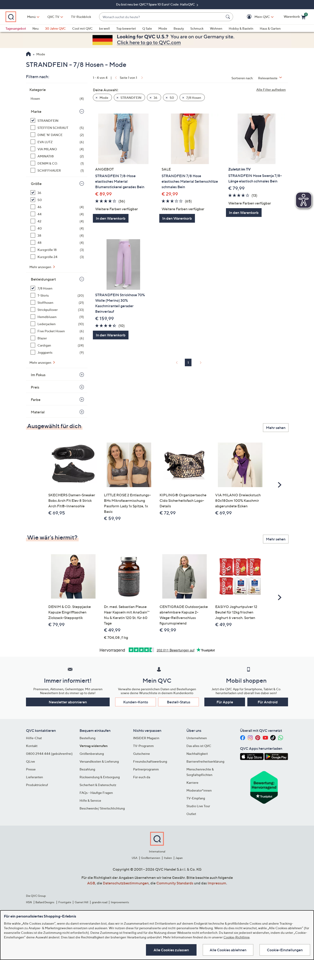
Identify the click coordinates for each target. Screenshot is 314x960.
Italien (168, 858)
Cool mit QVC (82, 28)
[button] (255, 17)
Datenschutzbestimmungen (126, 883)
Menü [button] (31, 17)
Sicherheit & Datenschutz (98, 785)
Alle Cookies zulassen (171, 950)
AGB (91, 883)
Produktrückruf (37, 785)
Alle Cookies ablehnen (228, 950)
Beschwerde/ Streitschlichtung (102, 808)
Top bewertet (126, 28)
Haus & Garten (270, 28)
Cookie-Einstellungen (285, 950)
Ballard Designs (45, 902)
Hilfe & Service (90, 800)
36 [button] (155, 97)
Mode (162, 28)
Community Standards (174, 883)
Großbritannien (150, 858)
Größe (36, 183)
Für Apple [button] (225, 702)
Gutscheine (141, 754)
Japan (179, 858)
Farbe (35, 399)
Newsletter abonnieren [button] (68, 702)
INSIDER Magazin (146, 738)
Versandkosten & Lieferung (99, 761)
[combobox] (161, 17)
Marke (36, 111)
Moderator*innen (199, 790)
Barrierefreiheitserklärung (205, 761)
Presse (31, 769)
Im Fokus (38, 374)
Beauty (179, 28)
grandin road (99, 902)
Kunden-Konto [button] (135, 702)
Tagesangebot (16, 28)
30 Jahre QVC (55, 28)
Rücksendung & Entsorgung (100, 777)
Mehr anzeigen (40, 267)
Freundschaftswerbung (150, 761)
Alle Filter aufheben (271, 89)
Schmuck (196, 28)
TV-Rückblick (81, 17)
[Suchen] (228, 17)
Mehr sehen (275, 427)
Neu (35, 28)
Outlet (191, 814)
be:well (104, 28)
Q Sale (147, 28)
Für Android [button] (268, 702)
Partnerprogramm (146, 769)
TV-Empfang (195, 798)
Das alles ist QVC (198, 746)
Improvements (120, 902)
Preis (35, 387)
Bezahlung (87, 769)
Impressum (217, 883)
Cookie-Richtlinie (236, 937)
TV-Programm (143, 746)
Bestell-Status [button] (178, 702)
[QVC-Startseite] (28, 54)
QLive (30, 761)
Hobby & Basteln (241, 28)
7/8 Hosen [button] (193, 97)
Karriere (192, 782)
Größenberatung (92, 754)
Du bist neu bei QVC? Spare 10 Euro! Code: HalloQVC (156, 4)
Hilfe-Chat (34, 738)
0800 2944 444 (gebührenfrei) (49, 754)
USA (134, 858)
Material (38, 412)
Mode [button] (103, 97)
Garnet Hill (81, 902)
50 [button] (171, 97)
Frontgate (64, 902)
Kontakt (31, 746)
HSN (29, 902)
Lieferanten (34, 777)
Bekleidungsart (43, 279)
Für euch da (141, 777)
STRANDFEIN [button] (130, 97)
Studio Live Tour (198, 806)
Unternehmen (196, 738)
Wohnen (216, 28)
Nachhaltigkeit (197, 754)
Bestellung (87, 738)
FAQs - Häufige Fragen (96, 793)
